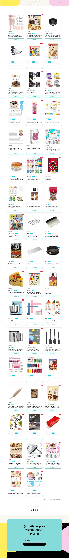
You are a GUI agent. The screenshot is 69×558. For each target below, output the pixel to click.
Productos (30, 4)
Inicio (30, 0)
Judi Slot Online (10, 502)
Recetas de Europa (36, 0)
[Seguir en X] (11, 3)
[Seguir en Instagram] (57, 3)
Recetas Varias (38, 4)
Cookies (19, 553)
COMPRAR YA (16, 39)
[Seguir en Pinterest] (59, 3)
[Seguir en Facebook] (9, 3)
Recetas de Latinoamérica (30, 2)
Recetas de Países (40, 2)
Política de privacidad (13, 553)
